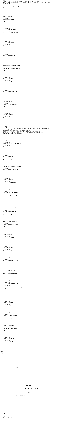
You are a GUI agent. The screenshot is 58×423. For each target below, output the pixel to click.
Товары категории (7, 11)
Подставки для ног (17, 4)
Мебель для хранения (24, 1)
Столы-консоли (34, 2)
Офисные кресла (6, 7)
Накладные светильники (17, 130)
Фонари (12, 131)
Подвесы (27, 132)
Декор (11, 406)
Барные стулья (7, 2)
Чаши (10, 291)
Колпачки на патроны (10, 132)
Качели (27, 8)
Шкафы (13, 6)
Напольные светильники (34, 128)
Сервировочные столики (7, 3)
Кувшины (7, 292)
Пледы (4, 204)
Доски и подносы (38, 287)
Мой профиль (16, 410)
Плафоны (23, 132)
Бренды (1, 353)
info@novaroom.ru (13, 350)
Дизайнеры (2, 352)
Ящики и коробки (32, 207)
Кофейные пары (5, 289)
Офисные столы (11, 7)
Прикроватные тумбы (22, 5)
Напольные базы (19, 132)
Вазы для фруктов (6, 291)
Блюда (4, 290)
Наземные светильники (7, 131)
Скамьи (13, 3)
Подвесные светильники (25, 130)
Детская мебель (5, 345)
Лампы (15, 132)
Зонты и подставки (22, 8)
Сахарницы (5, 293)
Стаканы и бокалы (6, 287)
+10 (5, 10)
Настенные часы (11, 203)
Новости (18, 408)
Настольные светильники (16, 128)
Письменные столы (40, 2)
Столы (15, 2)
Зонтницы (18, 207)
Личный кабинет (5, 409)
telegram (4, 417)
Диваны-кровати (8, 4)
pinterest (11, 417)
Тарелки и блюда (18, 287)
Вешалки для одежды (12, 207)
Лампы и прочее (9, 129)
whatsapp (6, 417)
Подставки (4, 294)
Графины (4, 292)
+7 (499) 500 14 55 (6, 350)
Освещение (5, 127)
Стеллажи (10, 6)
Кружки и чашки (12, 287)
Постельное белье (8, 204)
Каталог (1, 351)
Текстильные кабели (39, 132)
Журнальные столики (20, 2)
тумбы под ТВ (16, 6)
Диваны (4, 4)
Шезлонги (25, 4)
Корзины (21, 207)
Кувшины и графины (31, 287)
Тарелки (6, 290)
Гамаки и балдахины (9, 8)
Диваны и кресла (11, 1)
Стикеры (4, 206)
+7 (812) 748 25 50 (7, 413)
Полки (7, 6)
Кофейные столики (27, 2)
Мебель (4, 0)
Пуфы (22, 4)
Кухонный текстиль (44, 287)
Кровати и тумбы (17, 1)
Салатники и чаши (24, 287)
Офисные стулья (17, 7)
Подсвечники (5, 205)
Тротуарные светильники (35, 131)
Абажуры (4, 132)
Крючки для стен (26, 207)
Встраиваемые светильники (8, 130)
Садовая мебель (37, 1)
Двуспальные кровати (6, 5)
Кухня (4, 286)
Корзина (8, 410)
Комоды (4, 6)
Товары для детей (6, 344)
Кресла (13, 4)
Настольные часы (18, 203)
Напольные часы (5, 203)
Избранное (5, 410)
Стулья (4, 2)
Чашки (12, 289)
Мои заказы (12, 410)
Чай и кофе (50, 287)
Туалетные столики (47, 2)
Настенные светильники (25, 128)
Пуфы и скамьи (31, 8)
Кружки (9, 289)
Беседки (4, 8)
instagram (9, 417)
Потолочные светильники (7, 128)
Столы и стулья (5, 1)
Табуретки (12, 2)
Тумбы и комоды (5, 207)
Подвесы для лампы (32, 132)
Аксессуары (7, 288)
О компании (15, 408)
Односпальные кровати (15, 5)
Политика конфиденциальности (8, 419)
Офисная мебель (31, 1)
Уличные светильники (42, 128)
